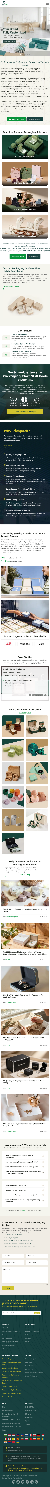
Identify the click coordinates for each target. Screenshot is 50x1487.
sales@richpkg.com (15, 1450)
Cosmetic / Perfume (32, 1331)
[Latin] (13, 1439)
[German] (38, 1435)
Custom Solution (35, 119)
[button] (48, 30)
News (4, 1430)
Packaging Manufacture (10, 1342)
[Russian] (34, 1439)
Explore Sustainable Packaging (25, 411)
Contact (24, 1210)
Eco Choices (29, 1369)
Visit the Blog (25, 875)
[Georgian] (34, 1435)
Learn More (8, 445)
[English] (18, 1435)
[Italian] (5, 1439)
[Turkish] (13, 1442)
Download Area (30, 1410)
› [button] (45, 695)
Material (28, 1414)
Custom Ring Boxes (8, 1359)
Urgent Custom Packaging (11, 1331)
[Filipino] (22, 1435)
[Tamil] (5, 1442)
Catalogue (34, 256)
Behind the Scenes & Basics (11, 1420)
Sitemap (28, 1424)
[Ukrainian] (18, 1442)
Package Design (7, 1338)
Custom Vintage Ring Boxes (11, 1393)
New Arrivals (29, 1366)
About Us (5, 1328)
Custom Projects (30, 1359)
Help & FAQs (29, 1407)
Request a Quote (18, 256)
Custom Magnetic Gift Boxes (11, 1371)
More (27, 1342)
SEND (8, 1288)
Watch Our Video (17, 119)
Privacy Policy (7, 1478)
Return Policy (18, 1478)
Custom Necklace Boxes (10, 1368)
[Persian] (22, 1439)
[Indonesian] (43, 1435)
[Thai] (9, 1442)
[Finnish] (26, 1435)
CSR (3, 1349)
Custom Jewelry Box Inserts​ (11, 1390)
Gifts (27, 1335)
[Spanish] (38, 1439)
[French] (30, 1435)
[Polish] (26, 1439)
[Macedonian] (18, 1439)
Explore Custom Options (11, 286)
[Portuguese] (30, 1439)
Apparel (28, 1338)
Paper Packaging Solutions (34, 1373)
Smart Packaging (31, 1376)
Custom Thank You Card (10, 1386)
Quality (27, 1421)
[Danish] (9, 1435)
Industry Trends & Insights (11, 1423)
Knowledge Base (7, 1410)
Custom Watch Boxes (9, 1397)
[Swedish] (43, 1439)
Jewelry (28, 1328)
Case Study (29, 1417)
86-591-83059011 (14, 1448)
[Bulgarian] (5, 1435)
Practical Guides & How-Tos (11, 1427)
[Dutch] (13, 1435)
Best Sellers (29, 1362)
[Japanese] (9, 1439)
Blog (3, 1407)
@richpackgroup (25, 713)
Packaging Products (8, 1345)
